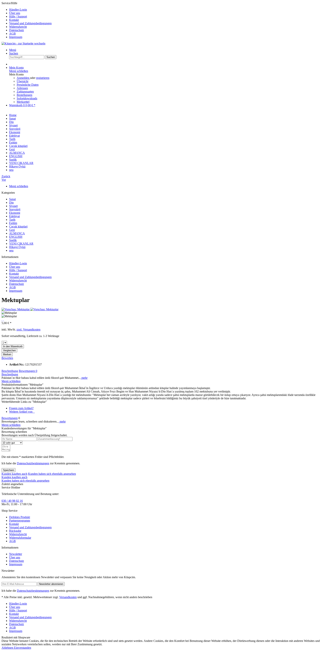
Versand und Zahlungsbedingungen (30, 23)
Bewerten (7, 358)
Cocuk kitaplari (18, 226)
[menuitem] (167, 9)
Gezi (12, 230)
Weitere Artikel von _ (22, 411)
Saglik (13, 240)
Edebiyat (14, 216)
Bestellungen (24, 95)
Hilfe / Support (18, 16)
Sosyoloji (14, 209)
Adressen (22, 88)
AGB (12, 33)
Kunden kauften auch (14, 473)
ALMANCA (17, 233)
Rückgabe (15, 530)
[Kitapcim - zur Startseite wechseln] (23, 43)
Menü (12, 50)
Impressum (15, 37)
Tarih (12, 219)
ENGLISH (15, 236)
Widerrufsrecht (18, 26)
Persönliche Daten (28, 84)
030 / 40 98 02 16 (12, 500)
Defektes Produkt (19, 517)
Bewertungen (28, 371)
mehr (84, 377)
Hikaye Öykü (17, 247)
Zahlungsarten (25, 91)
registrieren (42, 77)
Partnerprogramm (19, 520)
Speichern (8, 470)
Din (11, 202)
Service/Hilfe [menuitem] (27, 20)
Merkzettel (23, 101)
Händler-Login (18, 9)
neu (11, 250)
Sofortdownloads (27, 98)
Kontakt (14, 19)
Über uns (14, 13)
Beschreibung (10, 371)
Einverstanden (22, 647)
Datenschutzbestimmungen (33, 463)
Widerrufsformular (20, 537)
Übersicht (22, 81)
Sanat (12, 199)
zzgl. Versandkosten (28, 329)
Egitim (13, 223)
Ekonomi (14, 212)
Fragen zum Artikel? (21, 408)
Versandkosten (68, 597)
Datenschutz (16, 30)
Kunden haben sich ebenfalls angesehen (52, 473)
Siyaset (13, 206)
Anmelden (23, 77)
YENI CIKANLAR (21, 243)
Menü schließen (18, 71)
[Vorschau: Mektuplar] (16, 309)
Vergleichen (9, 350)
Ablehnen (8, 647)
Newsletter (15, 554)
